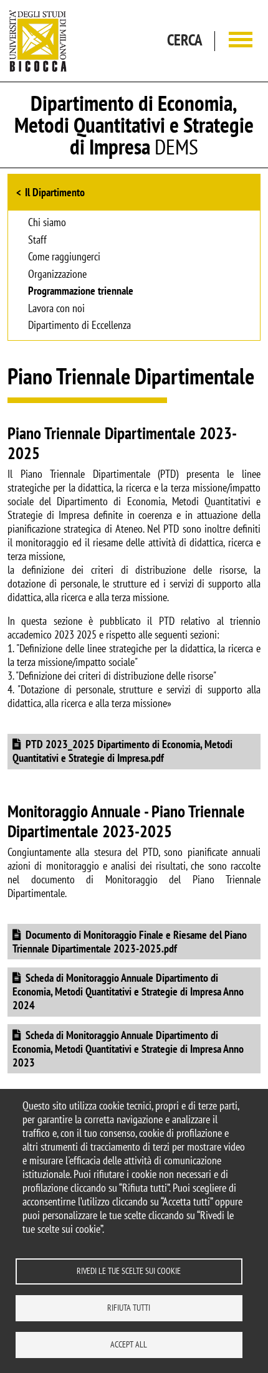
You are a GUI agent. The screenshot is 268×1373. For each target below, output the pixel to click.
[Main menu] (241, 40)
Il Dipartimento (55, 192)
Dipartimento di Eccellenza (79, 326)
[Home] (38, 41)
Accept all (128, 1344)
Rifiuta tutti (128, 1307)
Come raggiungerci (64, 257)
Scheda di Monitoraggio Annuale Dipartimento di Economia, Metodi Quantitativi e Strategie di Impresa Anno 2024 (128, 991)
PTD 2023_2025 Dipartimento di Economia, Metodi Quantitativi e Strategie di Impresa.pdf (122, 751)
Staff (37, 240)
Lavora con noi (56, 309)
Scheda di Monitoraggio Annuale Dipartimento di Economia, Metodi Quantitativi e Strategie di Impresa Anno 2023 (128, 1049)
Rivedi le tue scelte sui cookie (129, 1270)
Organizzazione (57, 274)
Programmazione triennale (80, 291)
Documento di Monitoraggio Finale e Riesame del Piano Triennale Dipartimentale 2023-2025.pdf (129, 942)
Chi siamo (47, 223)
